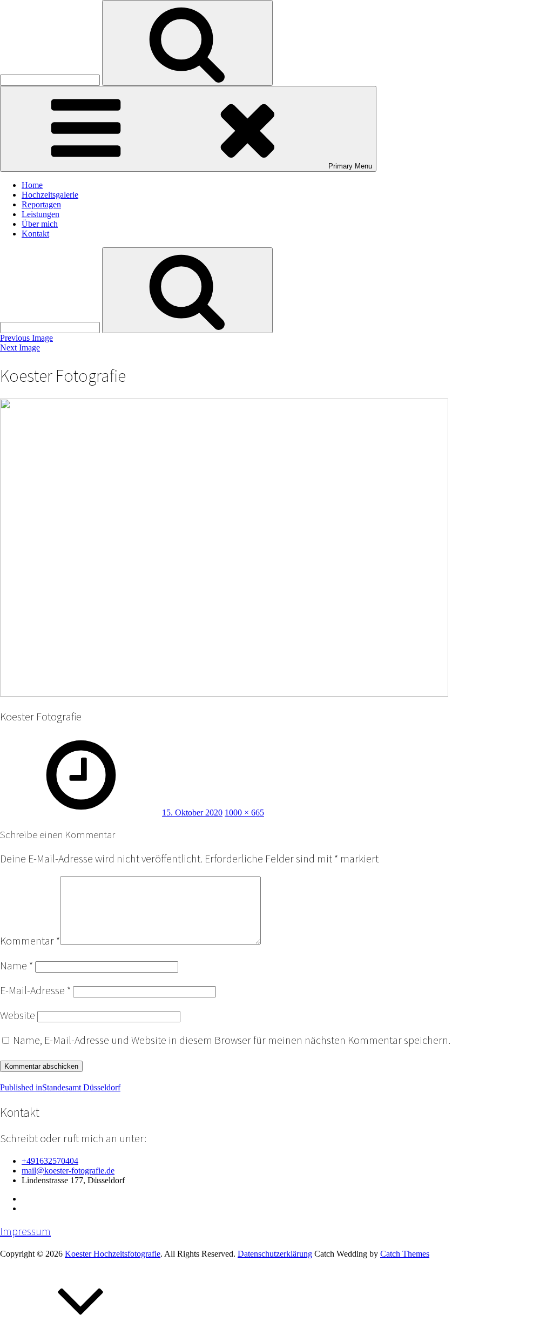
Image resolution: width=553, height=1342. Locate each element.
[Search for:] (51, 79)
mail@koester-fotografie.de (68, 1170)
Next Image (20, 347)
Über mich (40, 223)
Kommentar (30, 941)
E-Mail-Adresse (35, 990)
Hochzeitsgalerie (50, 194)
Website (17, 1015)
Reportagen (41, 204)
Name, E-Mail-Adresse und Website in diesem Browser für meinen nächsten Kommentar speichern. (231, 1040)
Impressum (25, 1231)
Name (16, 966)
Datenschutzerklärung (275, 1253)
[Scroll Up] (81, 1336)
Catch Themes (404, 1253)
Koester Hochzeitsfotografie (112, 1253)
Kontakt (35, 233)
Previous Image (26, 337)
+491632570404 (50, 1160)
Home (32, 185)
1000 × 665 (244, 812)
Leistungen (40, 214)
